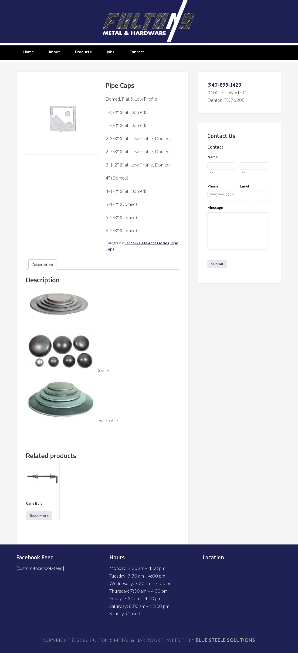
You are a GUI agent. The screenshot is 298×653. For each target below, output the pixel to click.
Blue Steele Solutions (225, 640)
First (211, 172)
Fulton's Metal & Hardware (149, 21)
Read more (39, 515)
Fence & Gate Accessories (147, 243)
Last (243, 172)
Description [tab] (42, 264)
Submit (217, 264)
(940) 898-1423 (224, 85)
